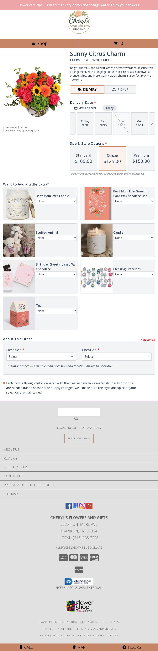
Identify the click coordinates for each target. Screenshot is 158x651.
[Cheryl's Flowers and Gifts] (79, 33)
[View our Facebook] (69, 507)
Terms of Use (108, 635)
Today (109, 108)
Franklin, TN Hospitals (101, 622)
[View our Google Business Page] (75, 507)
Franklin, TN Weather (58, 628)
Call (27, 647)
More (75, 80)
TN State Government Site (96, 628)
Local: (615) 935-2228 (79, 537)
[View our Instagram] (82, 507)
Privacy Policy (51, 635)
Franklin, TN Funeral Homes (60, 622)
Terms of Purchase (80, 635)
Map (80, 647)
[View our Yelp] (89, 507)
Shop (42, 43)
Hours (133, 647)
